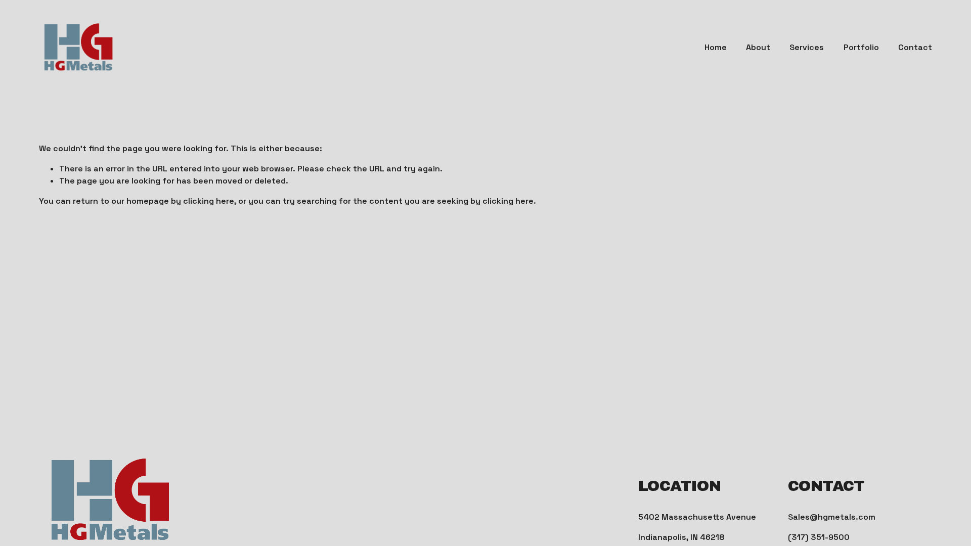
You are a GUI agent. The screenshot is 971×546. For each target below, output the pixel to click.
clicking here (208, 201)
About (758, 47)
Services (806, 47)
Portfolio (861, 47)
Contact (915, 47)
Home (715, 47)
